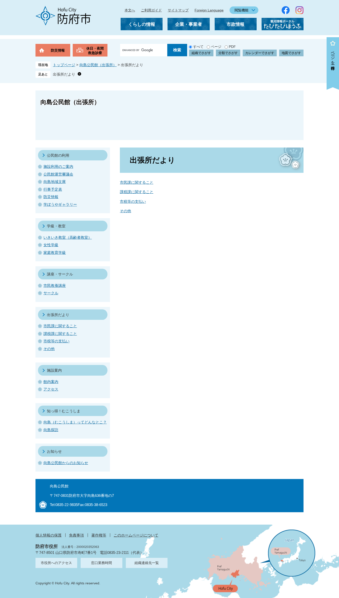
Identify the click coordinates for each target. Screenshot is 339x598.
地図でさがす (291, 53)
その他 (125, 211)
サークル (50, 293)
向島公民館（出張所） (98, 65)
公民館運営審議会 (58, 174)
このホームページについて (136, 535)
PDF (232, 47)
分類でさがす (228, 53)
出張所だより (64, 74)
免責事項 (76, 535)
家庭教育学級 (54, 252)
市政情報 (235, 24)
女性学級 (50, 245)
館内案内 (50, 382)
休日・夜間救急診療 (95, 50)
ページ (216, 47)
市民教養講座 (54, 285)
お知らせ (54, 451)
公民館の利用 (58, 155)
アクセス (50, 389)
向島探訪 (50, 430)
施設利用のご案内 (58, 166)
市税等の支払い (133, 201)
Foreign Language (209, 10)
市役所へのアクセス (56, 563)
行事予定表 (52, 189)
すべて (198, 47)
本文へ (130, 10)
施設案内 (54, 370)
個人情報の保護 (48, 535)
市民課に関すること (136, 182)
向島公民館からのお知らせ (65, 463)
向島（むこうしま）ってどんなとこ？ (75, 422)
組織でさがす (201, 53)
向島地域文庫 (54, 181)
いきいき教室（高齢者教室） (67, 237)
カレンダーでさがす (259, 53)
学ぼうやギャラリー (60, 204)
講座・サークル (60, 274)
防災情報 (58, 50)
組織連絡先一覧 (147, 563)
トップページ (64, 65)
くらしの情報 (141, 24)
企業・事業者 (188, 24)
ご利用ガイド (151, 10)
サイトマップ (178, 10)
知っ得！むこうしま (63, 411)
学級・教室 (56, 226)
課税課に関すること (136, 192)
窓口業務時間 (101, 563)
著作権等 (98, 535)
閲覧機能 (241, 10)
